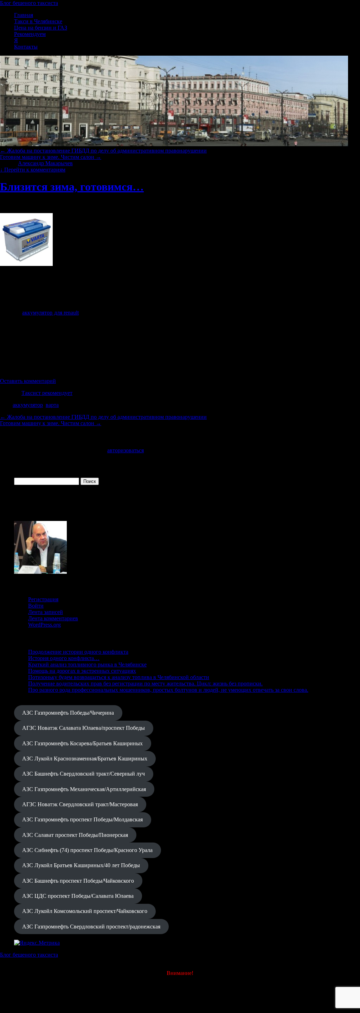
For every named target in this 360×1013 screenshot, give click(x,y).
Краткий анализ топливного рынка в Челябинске (87, 664)
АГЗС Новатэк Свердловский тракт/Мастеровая (80, 804)
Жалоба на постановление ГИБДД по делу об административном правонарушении (103, 151)
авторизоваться (125, 450)
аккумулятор (28, 405)
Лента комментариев (53, 618)
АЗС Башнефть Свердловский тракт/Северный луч (83, 774)
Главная (23, 15)
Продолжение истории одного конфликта (78, 652)
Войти (36, 606)
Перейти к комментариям (32, 170)
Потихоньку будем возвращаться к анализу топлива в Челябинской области (118, 677)
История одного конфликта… (63, 658)
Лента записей (45, 612)
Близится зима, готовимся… (72, 186)
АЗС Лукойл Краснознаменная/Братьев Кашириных (84, 759)
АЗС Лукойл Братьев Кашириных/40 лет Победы (81, 865)
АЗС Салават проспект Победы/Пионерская (75, 835)
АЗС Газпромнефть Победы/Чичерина (68, 713)
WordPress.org (44, 625)
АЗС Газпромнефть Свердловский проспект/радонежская (91, 927)
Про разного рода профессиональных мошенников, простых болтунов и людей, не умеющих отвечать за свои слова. (168, 690)
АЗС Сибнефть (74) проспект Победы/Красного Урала (87, 850)
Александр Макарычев (45, 163)
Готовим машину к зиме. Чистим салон (50, 157)
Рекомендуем (30, 34)
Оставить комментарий (28, 381)
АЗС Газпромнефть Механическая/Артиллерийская (84, 789)
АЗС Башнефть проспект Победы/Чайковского (78, 881)
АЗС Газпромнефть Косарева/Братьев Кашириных (82, 743)
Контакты (26, 47)
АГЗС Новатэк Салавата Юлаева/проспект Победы (83, 728)
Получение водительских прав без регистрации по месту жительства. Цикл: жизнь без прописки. (145, 683)
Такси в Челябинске (38, 21)
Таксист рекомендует (46, 393)
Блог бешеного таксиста (29, 3)
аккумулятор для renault (50, 313)
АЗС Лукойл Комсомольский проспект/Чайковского (84, 911)
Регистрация (43, 599)
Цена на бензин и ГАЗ (40, 28)
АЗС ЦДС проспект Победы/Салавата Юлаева (78, 896)
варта (52, 405)
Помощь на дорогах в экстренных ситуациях (82, 671)
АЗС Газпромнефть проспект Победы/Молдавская (82, 819)
